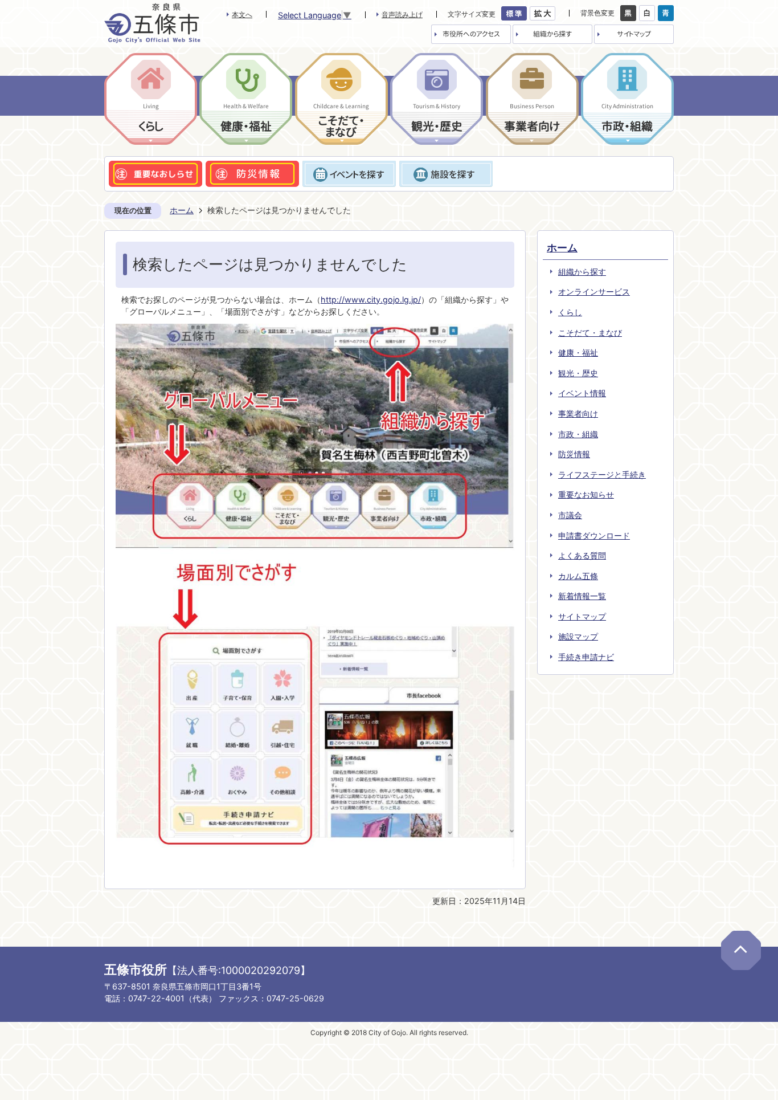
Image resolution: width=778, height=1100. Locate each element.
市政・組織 (578, 434)
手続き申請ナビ (586, 657)
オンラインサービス (594, 291)
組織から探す (582, 271)
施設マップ (578, 636)
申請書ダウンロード (594, 535)
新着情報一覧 (582, 596)
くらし (570, 312)
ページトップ (741, 950)
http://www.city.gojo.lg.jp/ (371, 299)
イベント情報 (582, 393)
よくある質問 (582, 555)
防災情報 (574, 454)
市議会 (570, 515)
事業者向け (578, 413)
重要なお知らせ (586, 494)
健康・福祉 (578, 352)
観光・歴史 (578, 373)
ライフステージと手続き (602, 474)
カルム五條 (578, 576)
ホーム (182, 210)
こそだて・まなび (590, 332)
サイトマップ (582, 616)
